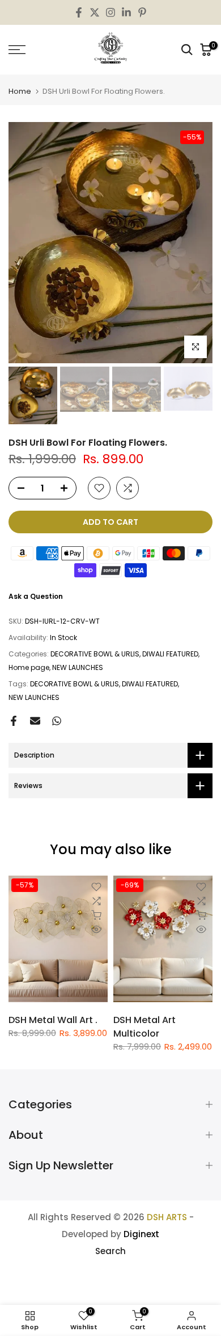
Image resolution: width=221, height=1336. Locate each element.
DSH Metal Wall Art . (52, 1019)
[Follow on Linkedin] (126, 12)
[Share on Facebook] (13, 721)
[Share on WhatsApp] (57, 721)
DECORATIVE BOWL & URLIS (94, 654)
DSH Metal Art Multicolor (144, 1026)
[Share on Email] (35, 721)
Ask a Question (35, 596)
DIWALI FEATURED (170, 654)
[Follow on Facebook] (79, 12)
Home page (28, 667)
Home (19, 91)
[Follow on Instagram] (110, 12)
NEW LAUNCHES (77, 667)
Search (110, 1251)
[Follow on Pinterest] (142, 12)
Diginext (141, 1234)
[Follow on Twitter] (95, 12)
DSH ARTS (167, 1217)
